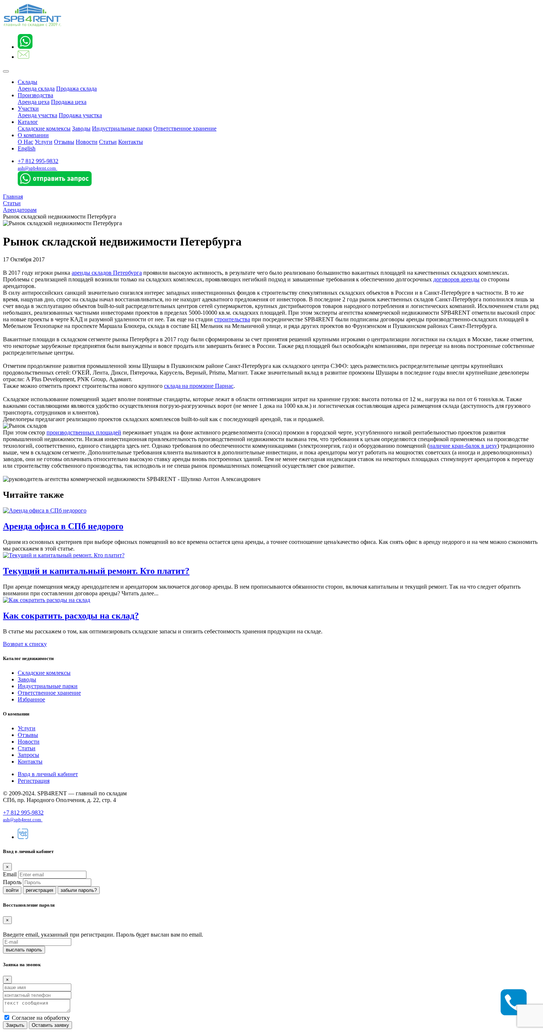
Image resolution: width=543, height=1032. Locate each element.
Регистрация (33, 781)
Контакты (130, 142)
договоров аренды (456, 279)
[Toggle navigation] (6, 71)
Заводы (81, 128)
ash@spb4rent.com (37, 168)
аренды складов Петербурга (107, 273)
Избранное (31, 699)
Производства (35, 95)
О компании (33, 135)
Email (10, 874)
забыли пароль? (79, 890)
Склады (27, 82)
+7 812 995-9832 (38, 161)
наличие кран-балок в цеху (463, 446)
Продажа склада (76, 88)
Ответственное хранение (184, 128)
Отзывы (64, 142)
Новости (87, 142)
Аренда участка (37, 115)
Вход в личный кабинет (48, 774)
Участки (28, 108)
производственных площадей (84, 432)
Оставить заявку (50, 1025)
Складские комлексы (44, 128)
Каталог (28, 122)
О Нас (25, 142)
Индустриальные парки (122, 128)
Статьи (108, 142)
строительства (232, 319)
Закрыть (15, 1025)
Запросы (28, 755)
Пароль (12, 882)
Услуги (43, 142)
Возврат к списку (25, 644)
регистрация (39, 890)
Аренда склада (36, 88)
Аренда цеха (33, 102)
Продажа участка (80, 115)
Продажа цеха (68, 102)
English (26, 148)
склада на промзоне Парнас (198, 386)
